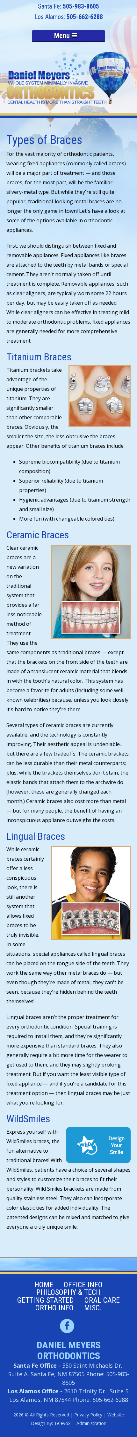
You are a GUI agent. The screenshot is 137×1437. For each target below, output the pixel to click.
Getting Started (45, 1300)
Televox (62, 1423)
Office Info (83, 1284)
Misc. (93, 1307)
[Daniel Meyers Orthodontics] (68, 78)
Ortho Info (54, 1307)
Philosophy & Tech (68, 1292)
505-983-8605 (81, 6)
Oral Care (102, 1300)
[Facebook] (67, 1326)
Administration (91, 1423)
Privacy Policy (88, 1415)
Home (43, 1284)
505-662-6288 (85, 17)
